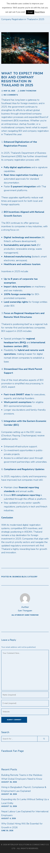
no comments (11, 95)
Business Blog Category (24, 576)
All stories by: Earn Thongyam (25, 615)
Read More (40, 12)
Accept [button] (30, 12)
